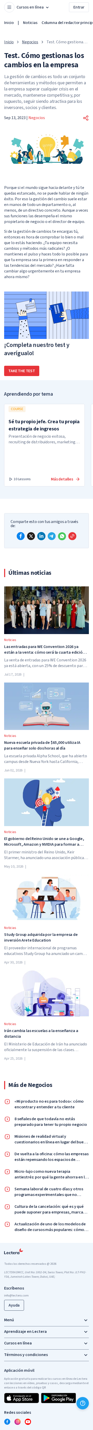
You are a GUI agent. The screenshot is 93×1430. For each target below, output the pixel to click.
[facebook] (21, 536)
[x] (31, 536)
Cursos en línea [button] (30, 7)
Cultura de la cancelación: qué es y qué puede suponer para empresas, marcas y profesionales (51, 1209)
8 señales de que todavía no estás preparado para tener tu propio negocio (50, 1121)
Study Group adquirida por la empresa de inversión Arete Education (41, 937)
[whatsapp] (62, 536)
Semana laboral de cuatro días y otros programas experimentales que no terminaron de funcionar (48, 1192)
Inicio (9, 23)
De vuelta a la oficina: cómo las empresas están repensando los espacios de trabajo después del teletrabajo (51, 1156)
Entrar (78, 7)
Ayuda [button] (14, 1305)
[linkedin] (41, 536)
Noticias (30, 23)
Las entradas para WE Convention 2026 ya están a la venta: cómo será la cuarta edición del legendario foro (44, 649)
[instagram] (17, 1422)
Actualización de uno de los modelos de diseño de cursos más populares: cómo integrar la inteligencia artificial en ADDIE (51, 1227)
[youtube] (28, 1422)
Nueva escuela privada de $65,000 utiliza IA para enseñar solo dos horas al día (42, 745)
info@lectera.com (16, 1295)
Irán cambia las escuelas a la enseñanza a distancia (41, 1033)
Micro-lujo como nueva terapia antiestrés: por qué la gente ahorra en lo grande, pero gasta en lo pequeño (50, 1174)
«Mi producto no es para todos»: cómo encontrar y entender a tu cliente (49, 1104)
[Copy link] (72, 536)
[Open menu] (9, 7)
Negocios (30, 42)
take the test (21, 371)
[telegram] (52, 536)
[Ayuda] (82, 1403)
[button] (86, 118)
